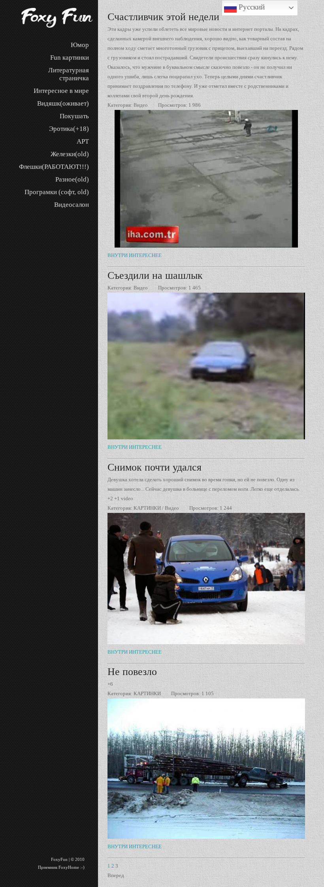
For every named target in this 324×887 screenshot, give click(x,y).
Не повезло (132, 671)
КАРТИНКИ (147, 508)
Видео (141, 105)
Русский (251, 7)
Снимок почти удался (154, 467)
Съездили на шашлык (155, 275)
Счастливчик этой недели (163, 17)
